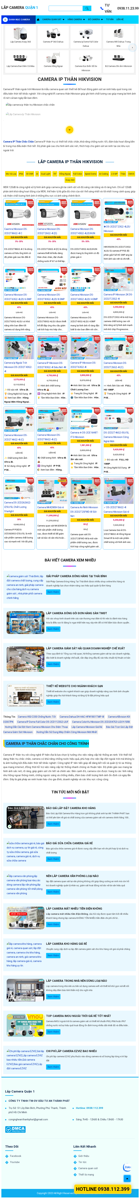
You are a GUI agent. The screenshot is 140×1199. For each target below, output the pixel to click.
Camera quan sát (51, 19)
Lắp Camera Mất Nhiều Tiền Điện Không (74, 908)
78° (55, 174)
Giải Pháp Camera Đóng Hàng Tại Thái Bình (76, 576)
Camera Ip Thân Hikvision (70, 79)
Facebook (15, 1156)
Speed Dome (90, 174)
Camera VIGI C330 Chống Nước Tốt (37, 716)
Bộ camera (94, 19)
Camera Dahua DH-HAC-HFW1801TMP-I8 (82, 716)
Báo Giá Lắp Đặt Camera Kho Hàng (71, 808)
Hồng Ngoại (64, 174)
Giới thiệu (83, 1156)
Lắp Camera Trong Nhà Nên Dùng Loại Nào (76, 980)
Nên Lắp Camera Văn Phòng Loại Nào (72, 876)
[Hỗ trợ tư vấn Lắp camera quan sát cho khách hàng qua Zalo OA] (127, 1167)
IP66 (21, 174)
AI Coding (103, 174)
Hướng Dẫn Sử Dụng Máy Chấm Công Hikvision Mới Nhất (67, 732)
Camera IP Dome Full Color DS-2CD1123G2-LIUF (42, 721)
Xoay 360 (70, 180)
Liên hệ (119, 19)
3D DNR (29, 174)
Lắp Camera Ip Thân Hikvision (70, 161)
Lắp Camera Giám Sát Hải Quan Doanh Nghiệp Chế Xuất (85, 648)
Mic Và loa (11, 174)
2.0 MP (114, 174)
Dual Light (45, 174)
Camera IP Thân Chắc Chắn (18, 141)
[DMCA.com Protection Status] (15, 1129)
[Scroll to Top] (127, 1178)
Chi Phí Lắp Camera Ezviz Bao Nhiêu (71, 1051)
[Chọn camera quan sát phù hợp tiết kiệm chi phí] (132, 47)
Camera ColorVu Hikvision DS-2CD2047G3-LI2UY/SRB (101, 721)
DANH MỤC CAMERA (19, 19)
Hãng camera (75, 19)
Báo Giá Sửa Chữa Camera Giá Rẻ (69, 843)
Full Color (77, 174)
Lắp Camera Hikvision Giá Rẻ (87, 727)
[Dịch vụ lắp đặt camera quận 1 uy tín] (38, 19)
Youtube (15, 1162)
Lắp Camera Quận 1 (20, 1091)
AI (37, 174)
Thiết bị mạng (86, 1174)
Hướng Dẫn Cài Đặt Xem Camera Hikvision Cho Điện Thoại (36, 727)
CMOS (131, 174)
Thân (122, 174)
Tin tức (82, 1162)
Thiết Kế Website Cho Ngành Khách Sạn (74, 686)
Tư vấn (110, 19)
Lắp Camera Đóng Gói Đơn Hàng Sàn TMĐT (76, 613)
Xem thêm (53, 592)
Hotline (103, 1189)
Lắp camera (19, 7)
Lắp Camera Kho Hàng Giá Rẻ (66, 943)
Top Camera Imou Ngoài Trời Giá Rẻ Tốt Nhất (78, 1016)
